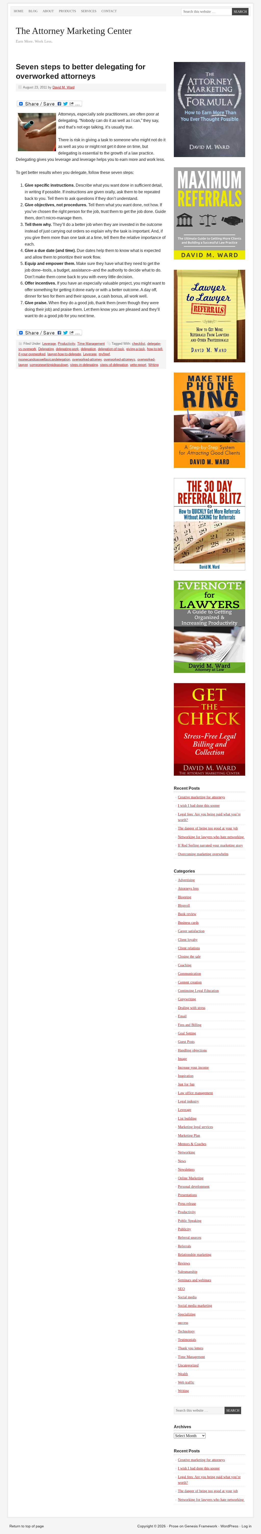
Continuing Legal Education (198, 991)
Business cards (188, 923)
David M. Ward (63, 87)
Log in (247, 1526)
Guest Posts (186, 1042)
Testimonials (187, 1340)
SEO (181, 1289)
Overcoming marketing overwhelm (203, 854)
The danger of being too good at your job (208, 828)
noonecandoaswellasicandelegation (44, 359)
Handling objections (192, 1050)
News (182, 1161)
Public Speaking (189, 1221)
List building (187, 1118)
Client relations (189, 948)
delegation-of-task (111, 349)
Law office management (195, 1093)
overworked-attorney (87, 359)
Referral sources (189, 1237)
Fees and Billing (189, 1025)
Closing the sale (189, 956)
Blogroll (184, 905)
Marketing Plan (189, 1135)
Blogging (184, 897)
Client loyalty (188, 940)
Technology (186, 1331)
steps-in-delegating (84, 365)
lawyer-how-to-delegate (64, 354)
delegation (88, 349)
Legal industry (188, 1101)
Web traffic (186, 1382)
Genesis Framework (201, 1526)
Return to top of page (26, 1526)
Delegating (46, 349)
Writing (153, 365)
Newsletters (186, 1169)
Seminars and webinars (194, 1280)
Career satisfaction (191, 931)
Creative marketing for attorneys (201, 797)
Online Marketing (190, 1178)
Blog (33, 11)
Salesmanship (187, 1272)
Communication (189, 974)
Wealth (183, 1374)
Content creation (190, 982)
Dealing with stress (191, 1008)
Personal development (194, 1186)
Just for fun (186, 1084)
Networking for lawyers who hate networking (211, 837)
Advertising (186, 880)
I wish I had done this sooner (199, 806)
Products (67, 11)
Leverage (49, 344)
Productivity (66, 344)
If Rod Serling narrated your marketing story (210, 845)
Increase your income (193, 1067)
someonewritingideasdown (49, 365)
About (48, 11)
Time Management (91, 344)
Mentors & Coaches (192, 1144)
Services (88, 11)
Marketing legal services (195, 1127)
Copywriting (187, 999)
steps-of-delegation (114, 365)
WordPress (229, 1526)
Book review (187, 914)
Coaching (184, 965)
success (183, 1323)
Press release (187, 1204)
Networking (186, 1152)
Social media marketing (195, 1306)
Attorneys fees (188, 888)
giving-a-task (135, 349)
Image (182, 1059)
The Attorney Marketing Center (74, 31)
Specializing (186, 1314)
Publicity (184, 1229)
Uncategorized (188, 1365)
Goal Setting (187, 1033)
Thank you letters (190, 1348)
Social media (187, 1297)
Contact (109, 11)
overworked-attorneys (119, 359)
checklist (138, 344)
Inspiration (185, 1076)
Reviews (184, 1263)
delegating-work (67, 349)
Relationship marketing (194, 1255)
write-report (138, 365)
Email (182, 1016)
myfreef (104, 354)
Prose (173, 1526)
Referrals (184, 1246)
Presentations (187, 1195)
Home (18, 11)
